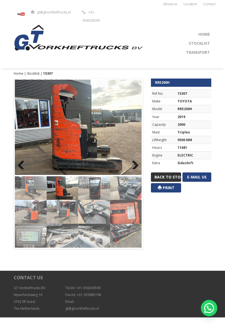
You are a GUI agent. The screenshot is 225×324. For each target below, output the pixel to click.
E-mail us (197, 177)
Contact (209, 4)
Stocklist (199, 43)
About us (170, 4)
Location (190, 4)
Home (204, 34)
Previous (23, 163)
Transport (198, 52)
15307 (48, 73)
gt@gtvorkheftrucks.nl (54, 12)
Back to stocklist (167, 177)
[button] (209, 308)
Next (133, 163)
